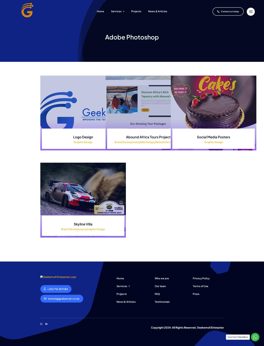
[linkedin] (46, 324)
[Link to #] (251, 12)
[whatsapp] (41, 324)
